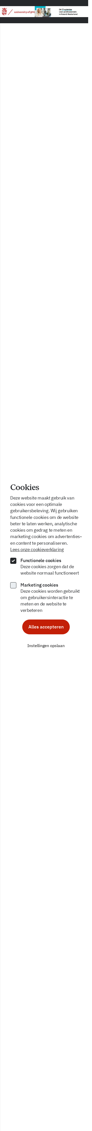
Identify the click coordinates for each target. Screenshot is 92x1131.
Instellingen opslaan (46, 645)
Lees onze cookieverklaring (37, 549)
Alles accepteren (46, 627)
